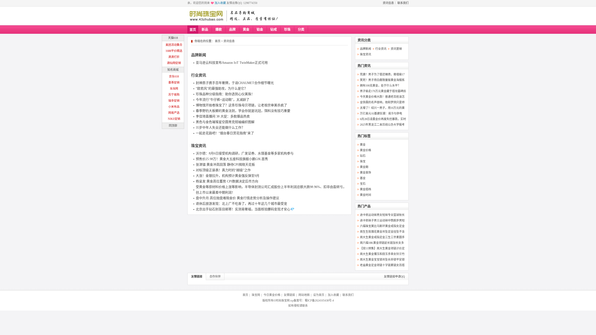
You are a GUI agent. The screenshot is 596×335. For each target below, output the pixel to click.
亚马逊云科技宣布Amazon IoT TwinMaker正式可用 (232, 62)
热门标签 (364, 136)
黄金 (246, 29)
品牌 (232, 29)
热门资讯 (364, 65)
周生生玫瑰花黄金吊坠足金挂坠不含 (382, 231)
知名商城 (173, 69)
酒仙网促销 (174, 63)
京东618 (174, 76)
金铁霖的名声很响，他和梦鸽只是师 (382, 102)
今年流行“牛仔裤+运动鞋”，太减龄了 (222, 99)
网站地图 (304, 295)
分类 (301, 29)
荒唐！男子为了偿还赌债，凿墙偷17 (382, 74)
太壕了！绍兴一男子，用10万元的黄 (382, 108)
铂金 (260, 29)
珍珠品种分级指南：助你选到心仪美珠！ (225, 94)
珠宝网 (256, 295)
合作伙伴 (215, 276)
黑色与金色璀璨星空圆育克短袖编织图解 (225, 122)
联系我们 (403, 3)
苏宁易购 (173, 94)
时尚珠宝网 (283, 300)
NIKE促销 (174, 119)
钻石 (363, 155)
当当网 (174, 88)
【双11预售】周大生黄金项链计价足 (382, 248)
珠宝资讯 (198, 146)
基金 (363, 178)
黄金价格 (365, 150)
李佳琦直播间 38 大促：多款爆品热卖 (223, 116)
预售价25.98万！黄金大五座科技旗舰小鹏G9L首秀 (232, 159)
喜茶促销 (173, 82)
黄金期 (364, 167)
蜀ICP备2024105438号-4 (319, 300)
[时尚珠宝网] (206, 16)
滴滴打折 (173, 57)
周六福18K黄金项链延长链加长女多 (382, 243)
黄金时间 (365, 195)
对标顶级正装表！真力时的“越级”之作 (223, 170)
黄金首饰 (365, 172)
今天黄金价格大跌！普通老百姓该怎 (382, 96)
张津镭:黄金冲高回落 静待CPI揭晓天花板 (225, 164)
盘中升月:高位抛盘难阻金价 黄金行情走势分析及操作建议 (237, 198)
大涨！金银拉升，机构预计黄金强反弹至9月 (227, 176)
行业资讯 (198, 75)
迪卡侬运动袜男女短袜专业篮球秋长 (382, 215)
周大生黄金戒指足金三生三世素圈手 (382, 237)
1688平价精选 (174, 51)
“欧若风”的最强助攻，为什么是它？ (221, 88)
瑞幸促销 (173, 100)
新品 (205, 29)
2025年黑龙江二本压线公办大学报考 (382, 124)
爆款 (218, 29)
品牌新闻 (198, 55)
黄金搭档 (365, 189)
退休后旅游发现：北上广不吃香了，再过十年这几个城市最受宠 (241, 203)
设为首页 (318, 295)
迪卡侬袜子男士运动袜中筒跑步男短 (382, 220)
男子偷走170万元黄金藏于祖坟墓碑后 (383, 91)
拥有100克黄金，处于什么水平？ (380, 85)
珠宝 (363, 161)
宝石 (363, 183)
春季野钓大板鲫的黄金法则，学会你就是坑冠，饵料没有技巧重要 (243, 111)
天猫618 (173, 38)
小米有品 (173, 106)
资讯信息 (388, 3)
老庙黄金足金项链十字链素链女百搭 (382, 265)
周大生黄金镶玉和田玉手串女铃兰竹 (382, 254)
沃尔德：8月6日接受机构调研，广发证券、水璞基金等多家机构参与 (245, 153)
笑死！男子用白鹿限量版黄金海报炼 (382, 80)
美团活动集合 (174, 45)
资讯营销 (396, 48)
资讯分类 (364, 40)
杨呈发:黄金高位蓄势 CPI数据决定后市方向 (227, 181)
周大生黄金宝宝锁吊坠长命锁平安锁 (382, 259)
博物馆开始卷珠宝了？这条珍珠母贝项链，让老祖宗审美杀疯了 (241, 105)
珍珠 (287, 29)
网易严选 (173, 112)
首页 (193, 29)
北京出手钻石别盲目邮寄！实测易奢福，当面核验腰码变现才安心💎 (245, 209)
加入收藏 (220, 3)
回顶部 (173, 125)
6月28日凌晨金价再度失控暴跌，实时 (383, 119)
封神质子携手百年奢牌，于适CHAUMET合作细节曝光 (235, 83)
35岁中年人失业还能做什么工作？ (220, 127)
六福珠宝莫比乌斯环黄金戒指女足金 (382, 226)
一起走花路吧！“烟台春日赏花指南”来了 (225, 133)
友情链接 (196, 276)
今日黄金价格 (272, 295)
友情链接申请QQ (394, 276)
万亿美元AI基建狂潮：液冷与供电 (381, 113)
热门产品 (364, 206)
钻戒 (273, 29)
